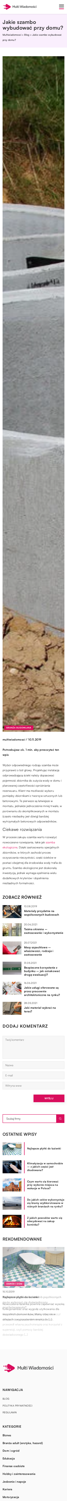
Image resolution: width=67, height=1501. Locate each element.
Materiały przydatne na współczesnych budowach (41, 912)
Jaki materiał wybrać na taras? (40, 1009)
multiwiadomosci (14, 739)
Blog (6, 1398)
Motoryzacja (11, 1497)
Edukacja (9, 1458)
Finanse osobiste (14, 1466)
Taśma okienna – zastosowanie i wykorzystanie (43, 931)
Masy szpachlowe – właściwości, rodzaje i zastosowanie (38, 951)
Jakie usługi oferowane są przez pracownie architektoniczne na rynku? (42, 991)
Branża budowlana (18, 727)
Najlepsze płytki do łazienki (44, 1148)
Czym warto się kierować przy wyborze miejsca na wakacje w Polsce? (42, 1185)
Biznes (7, 1435)
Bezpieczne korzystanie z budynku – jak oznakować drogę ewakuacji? (42, 971)
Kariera (7, 1489)
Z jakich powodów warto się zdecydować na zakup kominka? (44, 1221)
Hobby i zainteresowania (19, 1474)
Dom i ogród (11, 1450)
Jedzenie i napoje (14, 1481)
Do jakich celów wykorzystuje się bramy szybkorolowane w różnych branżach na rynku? (45, 1203)
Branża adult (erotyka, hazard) (23, 1443)
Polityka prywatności (17, 1405)
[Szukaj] (60, 1118)
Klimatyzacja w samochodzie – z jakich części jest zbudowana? (45, 1167)
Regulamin (10, 1412)
